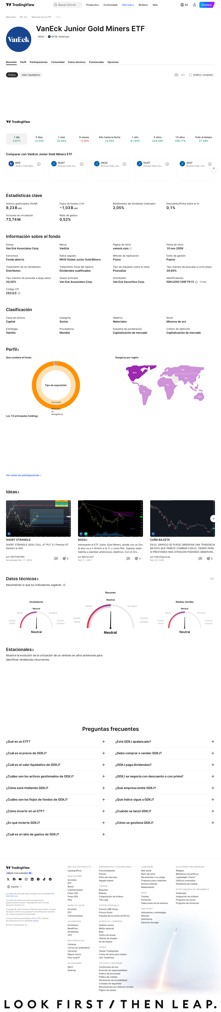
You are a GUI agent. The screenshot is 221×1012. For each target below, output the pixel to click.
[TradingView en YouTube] (20, 879)
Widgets (180, 870)
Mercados (128, 4)
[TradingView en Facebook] (14, 879)
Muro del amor (148, 874)
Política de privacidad (109, 973)
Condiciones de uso (108, 967)
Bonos (71, 886)
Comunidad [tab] (57, 62)
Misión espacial (106, 928)
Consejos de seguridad (110, 983)
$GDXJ (82, 539)
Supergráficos (74, 870)
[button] (101, 5)
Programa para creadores (153, 880)
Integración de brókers (187, 896)
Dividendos (73, 931)
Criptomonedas (75, 890)
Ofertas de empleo (108, 938)
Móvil (70, 967)
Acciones (72, 880)
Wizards (145, 915)
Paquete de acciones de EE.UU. (114, 915)
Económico (73, 925)
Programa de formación (187, 903)
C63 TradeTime (106, 957)
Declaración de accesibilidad (113, 980)
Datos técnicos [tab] (77, 62)
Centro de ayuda (107, 935)
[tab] (12, 74)
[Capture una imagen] (176, 74)
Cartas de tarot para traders (113, 954)
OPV (70, 935)
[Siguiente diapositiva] (213, 518)
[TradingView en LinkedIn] (32, 879)
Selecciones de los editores (154, 903)
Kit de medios (105, 941)
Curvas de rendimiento (79, 947)
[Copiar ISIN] (196, 282)
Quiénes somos (106, 925)
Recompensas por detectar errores (116, 986)
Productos (92, 4)
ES (186, 4)
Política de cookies (108, 977)
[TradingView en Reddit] (50, 879)
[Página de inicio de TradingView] (20, 5)
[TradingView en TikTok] (44, 879)
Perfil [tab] (23, 62)
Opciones (72, 951)
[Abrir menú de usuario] (195, 5)
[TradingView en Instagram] (26, 879)
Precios (102, 874)
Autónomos (146, 919)
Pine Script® (74, 957)
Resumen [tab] (11, 62)
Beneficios (73, 928)
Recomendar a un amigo (153, 877)
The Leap (103, 899)
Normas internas (149, 884)
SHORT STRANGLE (18, 539)
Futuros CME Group (108, 909)
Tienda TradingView (108, 951)
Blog (101, 931)
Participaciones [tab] (39, 62)
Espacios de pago (150, 922)
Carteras (72, 944)
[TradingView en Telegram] (38, 879)
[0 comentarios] (56, 558)
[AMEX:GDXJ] (9, 534)
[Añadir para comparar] (38, 164)
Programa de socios (185, 899)
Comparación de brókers (111, 896)
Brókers (143, 4)
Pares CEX (73, 893)
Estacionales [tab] (96, 62)
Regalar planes (106, 880)
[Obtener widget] (182, 74)
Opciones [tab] (112, 62)
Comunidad (110, 4)
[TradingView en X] (8, 879)
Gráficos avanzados (185, 880)
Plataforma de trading (186, 884)
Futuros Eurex (105, 912)
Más (155, 4)
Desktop (72, 970)
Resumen (103, 890)
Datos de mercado (108, 877)
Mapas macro (74, 954)
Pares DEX (73, 896)
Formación (146, 899)
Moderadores (147, 887)
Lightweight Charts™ (186, 877)
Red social (146, 870)
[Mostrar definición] (39, 203)
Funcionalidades (107, 870)
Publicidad (181, 893)
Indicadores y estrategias (153, 912)
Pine (70, 899)
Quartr (35, 921)
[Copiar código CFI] (19, 293)
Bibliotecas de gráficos (187, 874)
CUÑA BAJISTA (160, 539)
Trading (145, 896)
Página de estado (107, 990)
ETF (69, 883)
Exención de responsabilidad (113, 970)
